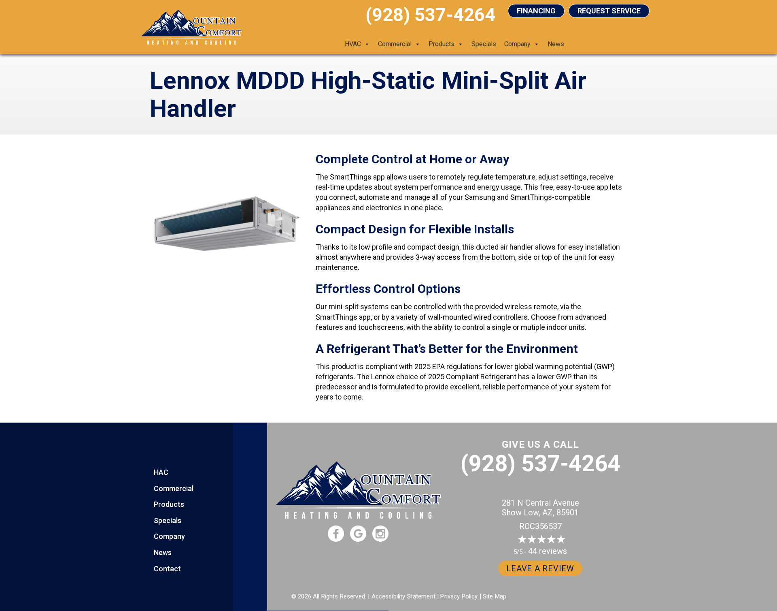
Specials (483, 44)
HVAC (353, 44)
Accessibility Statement (403, 596)
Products (441, 44)
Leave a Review (540, 568)
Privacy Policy (459, 596)
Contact (167, 568)
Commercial (395, 44)
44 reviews (547, 551)
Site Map (494, 596)
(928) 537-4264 (540, 463)
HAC (161, 472)
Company (517, 44)
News (556, 44)
